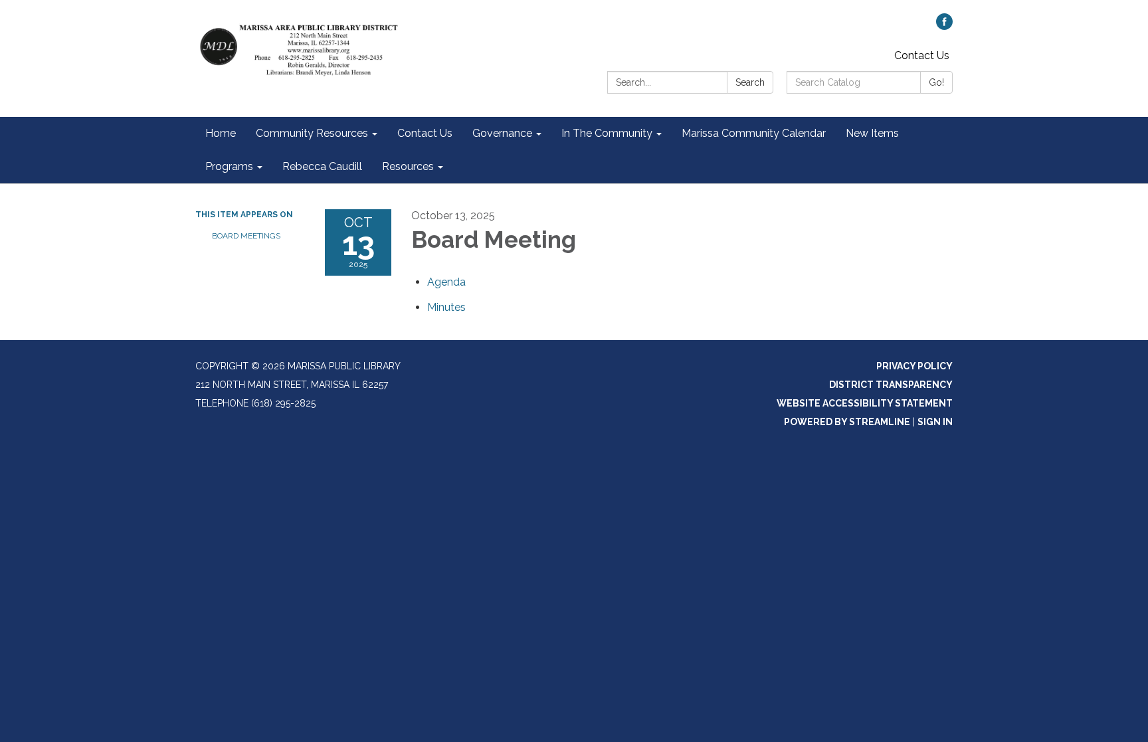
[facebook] (944, 26)
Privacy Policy (914, 366)
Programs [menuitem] (229, 166)
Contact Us (921, 55)
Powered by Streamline (847, 422)
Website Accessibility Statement (865, 403)
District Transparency (891, 384)
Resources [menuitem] (408, 166)
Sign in (935, 422)
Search (750, 82)
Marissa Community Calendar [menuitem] (754, 133)
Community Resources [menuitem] (312, 133)
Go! (936, 82)
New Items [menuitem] (872, 133)
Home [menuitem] (220, 133)
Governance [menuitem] (502, 133)
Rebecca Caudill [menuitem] (322, 166)
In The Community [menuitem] (606, 133)
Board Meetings (246, 235)
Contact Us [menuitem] (424, 133)
